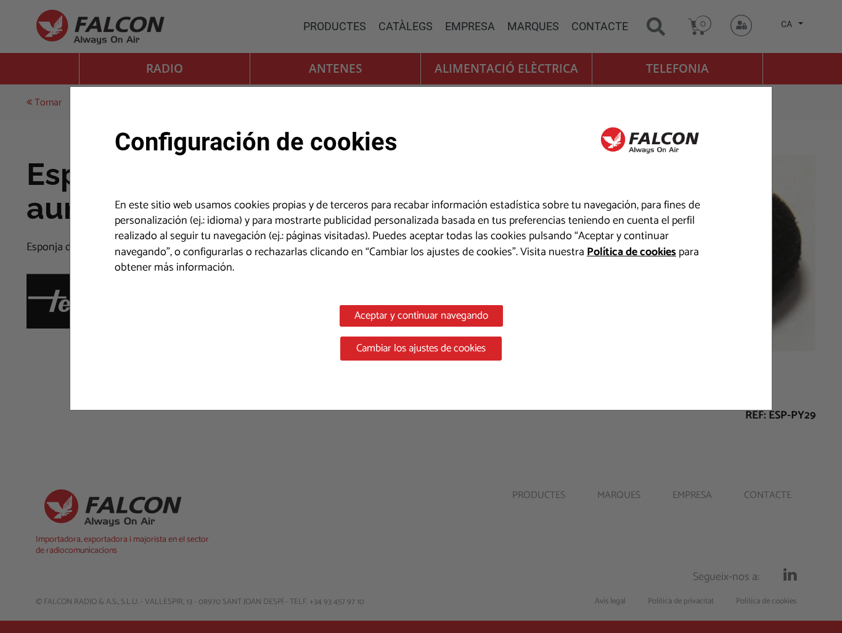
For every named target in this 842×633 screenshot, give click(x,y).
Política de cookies (631, 252)
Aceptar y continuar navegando (421, 315)
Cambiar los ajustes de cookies (421, 348)
